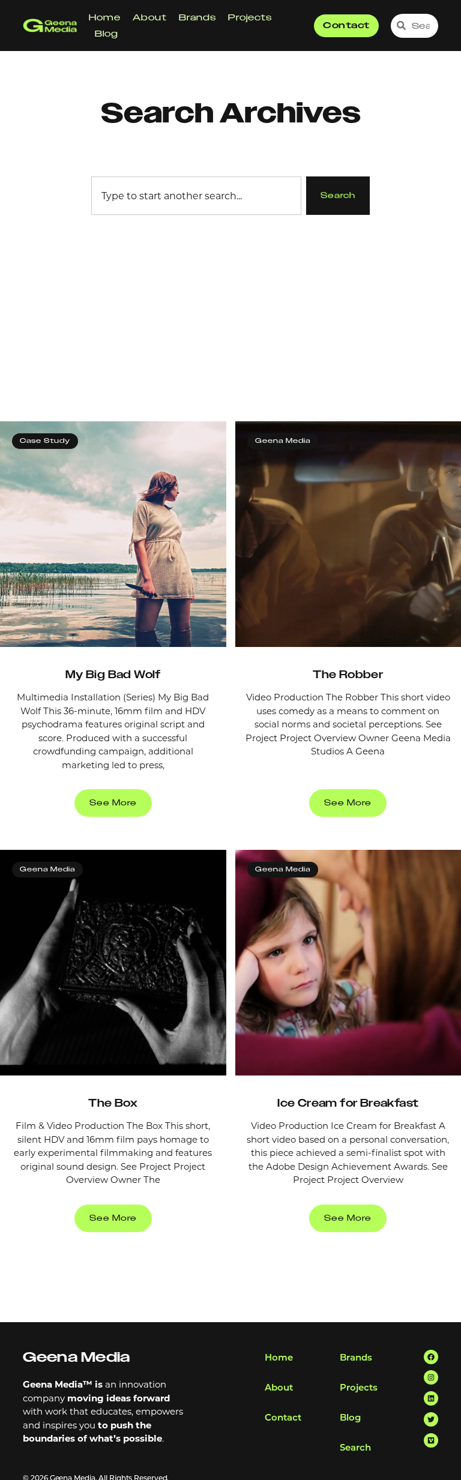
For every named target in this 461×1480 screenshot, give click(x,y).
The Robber (348, 674)
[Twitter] (431, 1419)
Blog (106, 33)
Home (105, 17)
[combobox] (196, 195)
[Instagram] (431, 1377)
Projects (250, 17)
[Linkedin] (431, 1398)
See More (113, 802)
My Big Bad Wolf (113, 674)
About (150, 17)
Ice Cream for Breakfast (347, 1103)
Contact (283, 1417)
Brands (197, 17)
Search (355, 1447)
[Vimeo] (431, 1440)
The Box (112, 1103)
